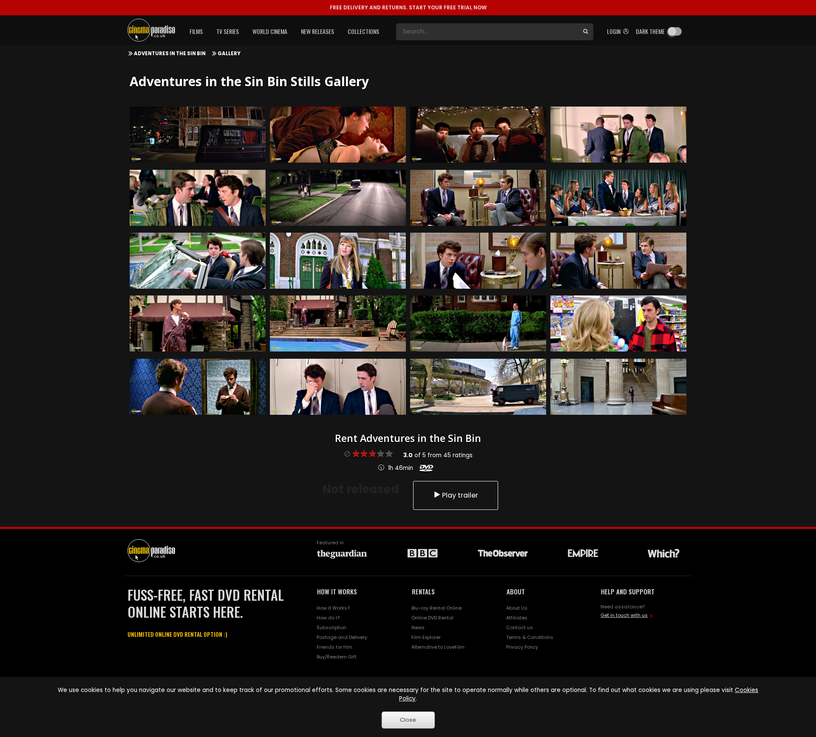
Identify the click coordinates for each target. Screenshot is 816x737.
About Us (516, 608)
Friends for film (334, 647)
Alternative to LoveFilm (438, 647)
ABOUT (516, 591)
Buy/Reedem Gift (337, 656)
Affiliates (516, 617)
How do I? (328, 617)
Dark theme (650, 31)
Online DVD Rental (432, 617)
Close (408, 719)
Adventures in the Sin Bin (170, 53)
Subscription (331, 627)
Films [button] (196, 31)
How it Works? (333, 608)
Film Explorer (426, 637)
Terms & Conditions (529, 637)
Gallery (229, 53)
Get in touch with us (624, 615)
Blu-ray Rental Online (436, 608)
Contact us (519, 627)
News (418, 627)
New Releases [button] (317, 31)
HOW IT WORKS (337, 591)
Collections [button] (363, 31)
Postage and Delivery (342, 637)
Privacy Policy (522, 647)
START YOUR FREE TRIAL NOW (408, 7)
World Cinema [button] (269, 31)
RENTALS (423, 591)
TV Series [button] (227, 31)
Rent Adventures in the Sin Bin (408, 438)
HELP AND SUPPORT (627, 591)
